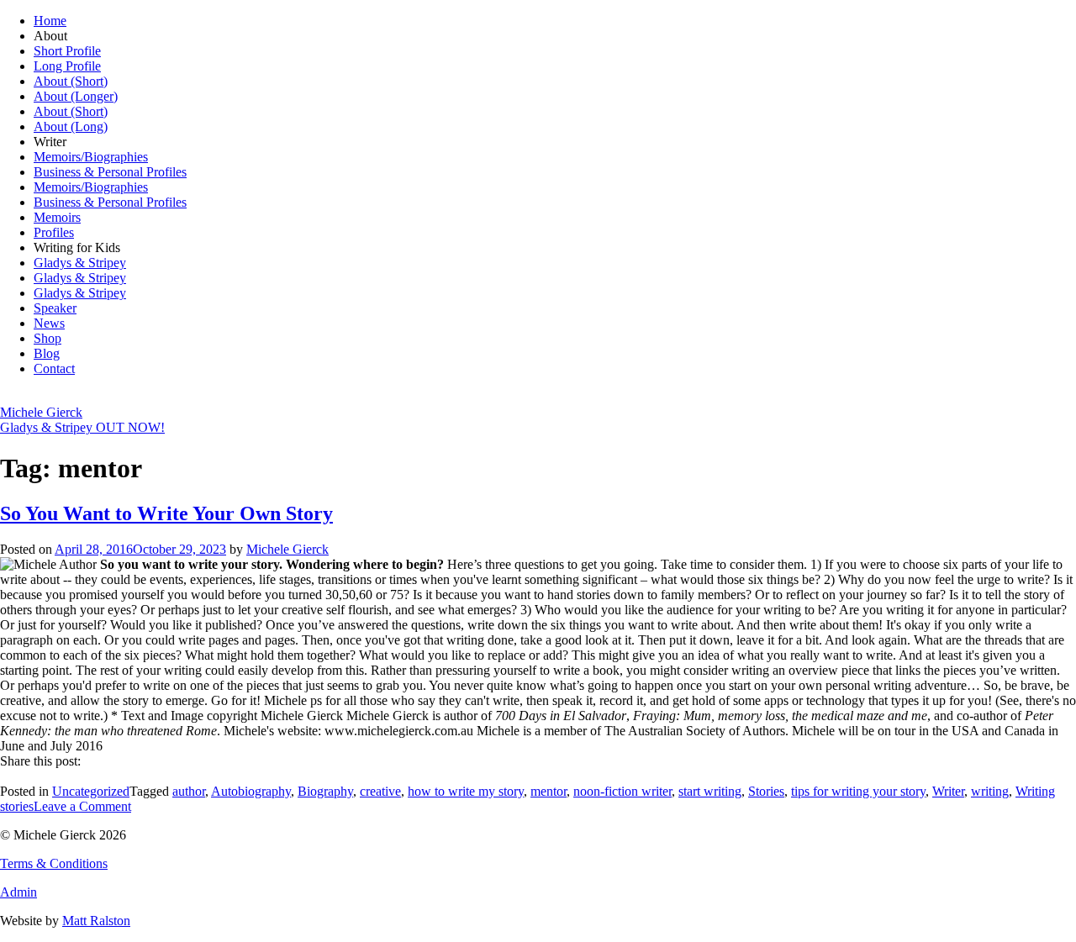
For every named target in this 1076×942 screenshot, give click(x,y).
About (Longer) (76, 96)
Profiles (54, 232)
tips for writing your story (858, 791)
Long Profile (67, 66)
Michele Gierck (41, 412)
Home (50, 20)
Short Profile (67, 51)
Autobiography (251, 791)
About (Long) (71, 126)
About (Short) (71, 81)
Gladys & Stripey (80, 262)
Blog (47, 353)
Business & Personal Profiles (110, 172)
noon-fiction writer (622, 791)
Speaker (55, 308)
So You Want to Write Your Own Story (166, 513)
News (49, 323)
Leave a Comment (82, 806)
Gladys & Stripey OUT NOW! (82, 427)
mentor (548, 791)
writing (990, 791)
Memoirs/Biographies (91, 157)
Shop (47, 338)
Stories (766, 791)
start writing (709, 791)
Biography (325, 791)
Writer (948, 791)
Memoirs (57, 217)
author (188, 791)
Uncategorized (90, 791)
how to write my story (466, 791)
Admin (18, 892)
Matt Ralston (96, 920)
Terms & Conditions (54, 863)
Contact (54, 368)
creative (380, 791)
